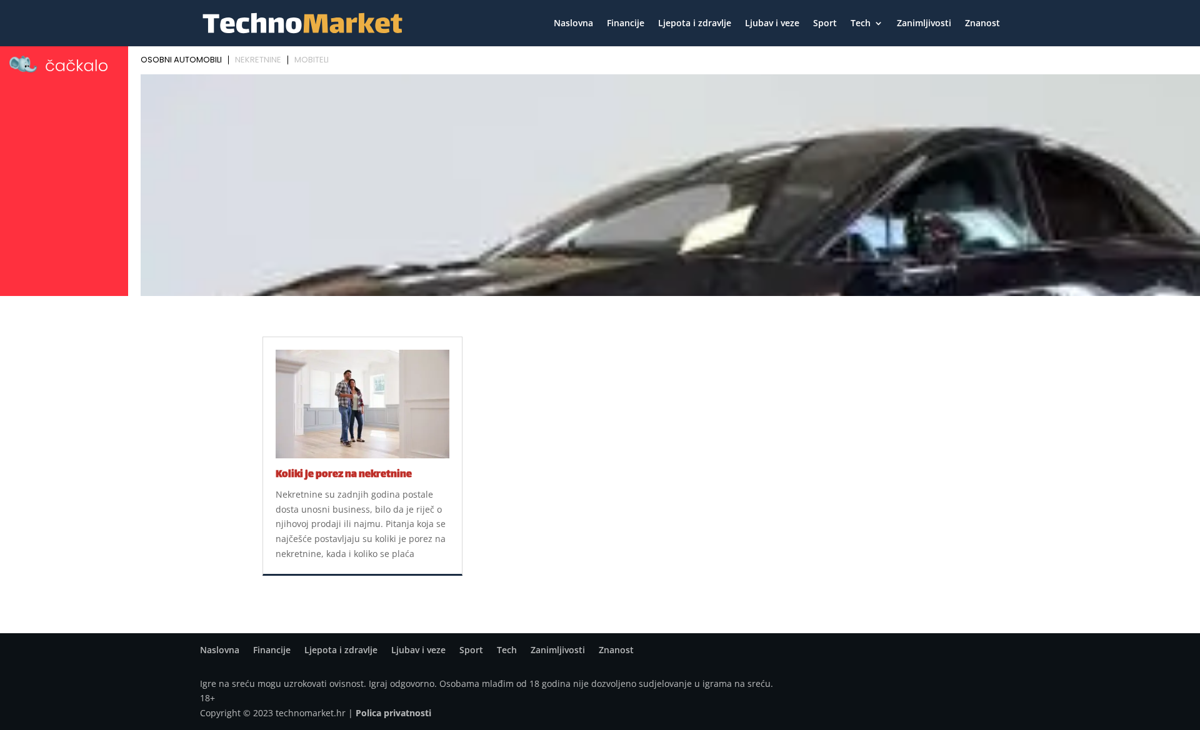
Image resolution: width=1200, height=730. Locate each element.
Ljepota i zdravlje (694, 24)
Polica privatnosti (393, 713)
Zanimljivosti (924, 24)
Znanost (982, 24)
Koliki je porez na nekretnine (344, 475)
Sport (825, 24)
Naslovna (573, 24)
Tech (861, 24)
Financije (625, 24)
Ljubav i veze (772, 24)
